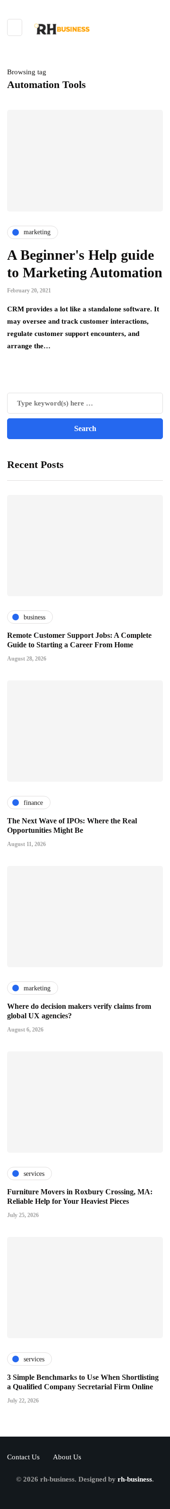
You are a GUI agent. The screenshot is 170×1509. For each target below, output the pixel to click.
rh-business (135, 1479)
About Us (67, 1457)
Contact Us (23, 1457)
